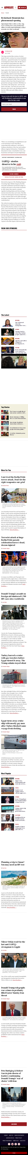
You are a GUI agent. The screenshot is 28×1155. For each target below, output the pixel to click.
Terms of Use (5, 1148)
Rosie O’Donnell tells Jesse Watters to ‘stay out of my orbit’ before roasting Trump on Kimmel (21, 353)
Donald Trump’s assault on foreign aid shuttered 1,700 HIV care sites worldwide (13, 596)
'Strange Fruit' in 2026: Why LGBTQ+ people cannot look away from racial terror (20, 334)
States (17, 788)
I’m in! (14, 109)
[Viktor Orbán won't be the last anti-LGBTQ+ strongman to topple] (14, 960)
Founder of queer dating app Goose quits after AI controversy (20, 829)
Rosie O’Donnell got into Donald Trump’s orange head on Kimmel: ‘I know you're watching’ (20, 802)
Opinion (17, 329)
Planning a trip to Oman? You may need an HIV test (12, 863)
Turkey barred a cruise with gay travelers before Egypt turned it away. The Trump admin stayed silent (13, 659)
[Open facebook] (9, 1144)
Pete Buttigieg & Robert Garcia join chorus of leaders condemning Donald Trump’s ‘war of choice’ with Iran (12, 1075)
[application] (14, 361)
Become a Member (14, 174)
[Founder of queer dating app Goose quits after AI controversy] (7, 827)
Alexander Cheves (5, 485)
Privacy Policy (23, 1147)
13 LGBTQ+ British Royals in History (17, 434)
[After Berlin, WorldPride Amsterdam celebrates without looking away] (5, 423)
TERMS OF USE (16, 1140)
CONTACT (6, 1135)
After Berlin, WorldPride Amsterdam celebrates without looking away (16, 423)
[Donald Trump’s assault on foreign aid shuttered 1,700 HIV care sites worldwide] (14, 612)
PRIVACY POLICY (18, 1138)
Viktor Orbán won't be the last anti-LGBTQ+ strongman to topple (13, 944)
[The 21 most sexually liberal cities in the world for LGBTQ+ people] (5, 412)
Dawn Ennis (4, 868)
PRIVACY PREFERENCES (7, 1140)
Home (2, 13)
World (7, 13)
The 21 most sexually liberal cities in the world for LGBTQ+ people (18, 413)
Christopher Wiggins (6, 548)
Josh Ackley (4, 950)
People (17, 824)
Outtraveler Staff (9, 51)
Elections (17, 815)
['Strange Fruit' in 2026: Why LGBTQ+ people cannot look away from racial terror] (7, 332)
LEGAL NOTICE (22, 1140)
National (17, 320)
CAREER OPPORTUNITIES (19, 1135)
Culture (17, 347)
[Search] (16, 7)
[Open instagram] (19, 1144)
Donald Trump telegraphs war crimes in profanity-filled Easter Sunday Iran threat (13, 991)
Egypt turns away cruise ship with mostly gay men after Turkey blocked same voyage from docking (13, 724)
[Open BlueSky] (12, 1144)
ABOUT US (11, 1135)
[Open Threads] (15, 1144)
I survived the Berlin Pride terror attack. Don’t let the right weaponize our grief (13, 480)
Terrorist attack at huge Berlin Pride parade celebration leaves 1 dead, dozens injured (13, 541)
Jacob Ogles (4, 602)
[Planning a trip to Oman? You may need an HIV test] (14, 878)
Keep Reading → (14, 530)
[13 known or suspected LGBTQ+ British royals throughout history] (5, 434)
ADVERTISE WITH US (10, 1138)
